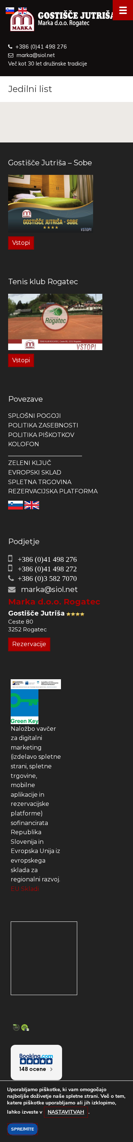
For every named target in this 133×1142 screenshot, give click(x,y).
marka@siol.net (36, 55)
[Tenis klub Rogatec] (55, 321)
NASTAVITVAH (66, 1111)
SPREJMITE (22, 1129)
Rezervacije (29, 644)
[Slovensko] (15, 504)
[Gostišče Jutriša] (66, 21)
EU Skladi (25, 888)
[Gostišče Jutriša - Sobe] (50, 203)
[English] (31, 504)
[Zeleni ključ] (24, 706)
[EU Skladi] (36, 683)
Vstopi (21, 242)
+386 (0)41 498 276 (41, 46)
